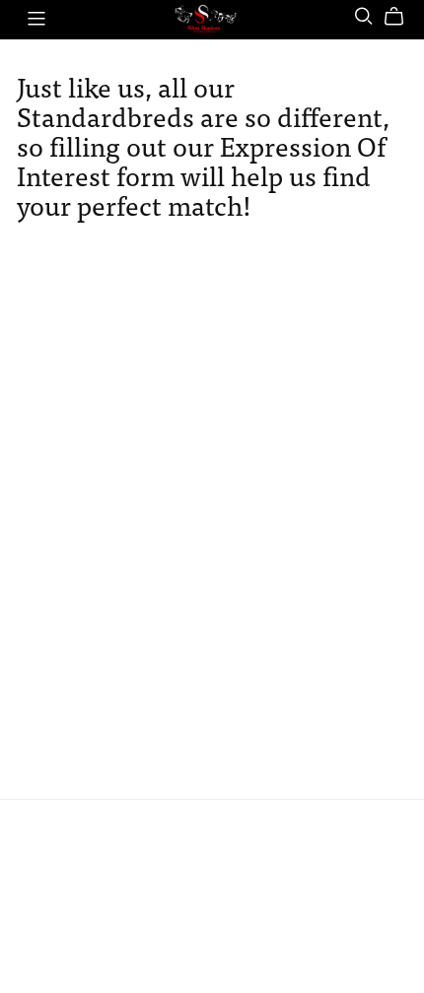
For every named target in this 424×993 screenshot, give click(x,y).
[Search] (364, 16)
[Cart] (401, 17)
